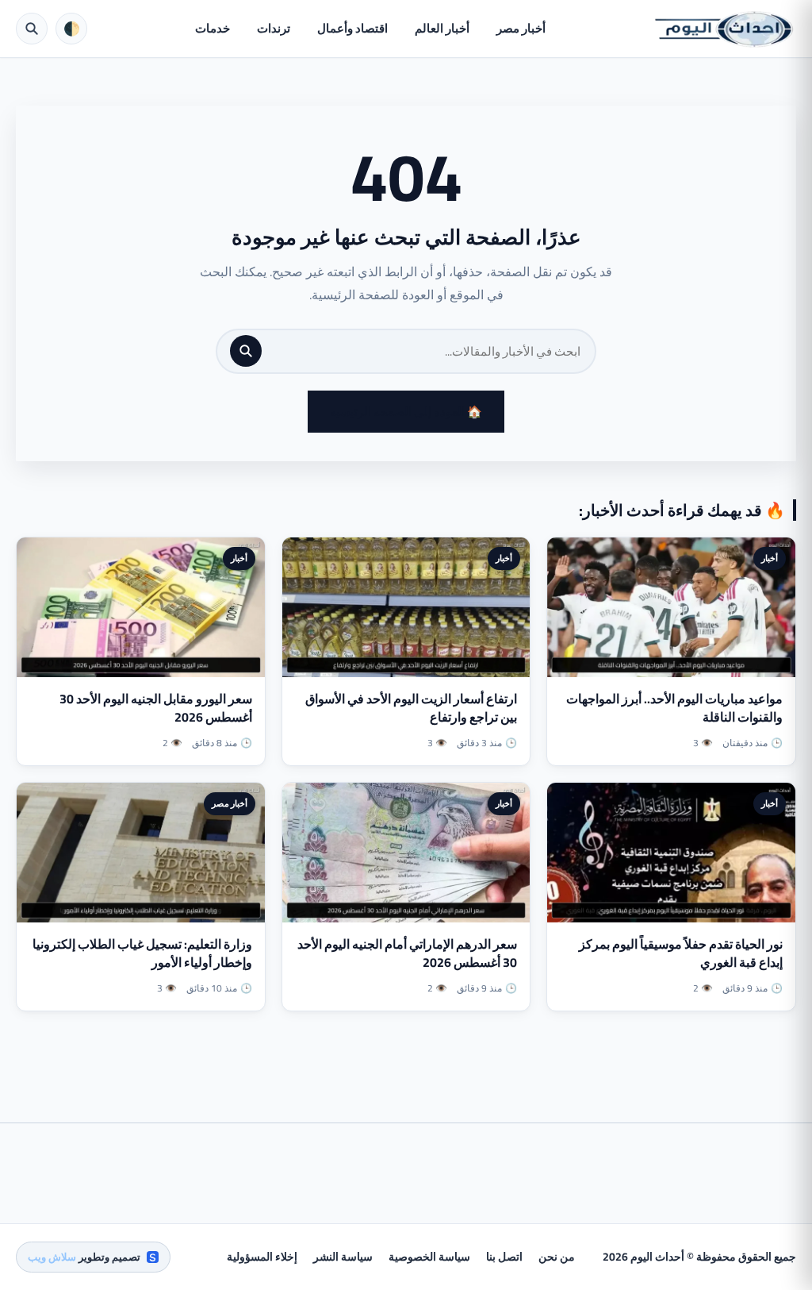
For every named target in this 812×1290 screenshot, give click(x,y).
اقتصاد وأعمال (352, 28)
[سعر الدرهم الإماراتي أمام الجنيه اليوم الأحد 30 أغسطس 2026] (406, 852)
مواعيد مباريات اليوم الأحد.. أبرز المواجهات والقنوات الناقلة (674, 708)
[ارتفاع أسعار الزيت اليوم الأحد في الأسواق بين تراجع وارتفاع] (406, 607)
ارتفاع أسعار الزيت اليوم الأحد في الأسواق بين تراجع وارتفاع (411, 708)
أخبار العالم (442, 28)
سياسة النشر (343, 1256)
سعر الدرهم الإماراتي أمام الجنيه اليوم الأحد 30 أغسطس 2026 (407, 953)
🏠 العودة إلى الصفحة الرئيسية (406, 411)
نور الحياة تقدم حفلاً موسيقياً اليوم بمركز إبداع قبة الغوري (681, 953)
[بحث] (246, 351)
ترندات (273, 28)
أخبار (769, 558)
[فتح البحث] (32, 28)
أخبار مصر (521, 28)
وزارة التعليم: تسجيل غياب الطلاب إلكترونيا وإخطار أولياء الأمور (142, 953)
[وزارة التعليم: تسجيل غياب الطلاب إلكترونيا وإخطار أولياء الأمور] (141, 852)
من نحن (556, 1256)
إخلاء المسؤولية (262, 1256)
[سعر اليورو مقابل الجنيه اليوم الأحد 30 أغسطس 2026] (141, 607)
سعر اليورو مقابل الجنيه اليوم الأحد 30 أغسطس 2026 (155, 708)
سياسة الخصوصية (429, 1256)
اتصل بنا (504, 1256)
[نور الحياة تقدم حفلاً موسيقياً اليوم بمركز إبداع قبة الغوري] (671, 852)
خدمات (212, 28)
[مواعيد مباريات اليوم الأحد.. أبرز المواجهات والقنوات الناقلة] (671, 607)
